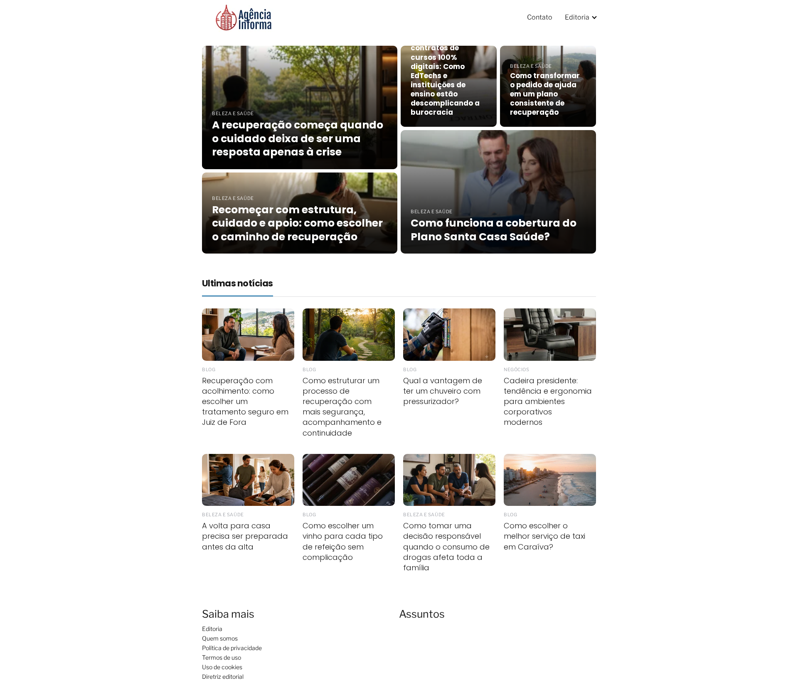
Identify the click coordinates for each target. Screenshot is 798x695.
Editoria (577, 17)
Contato (539, 17)
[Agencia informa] (243, 16)
